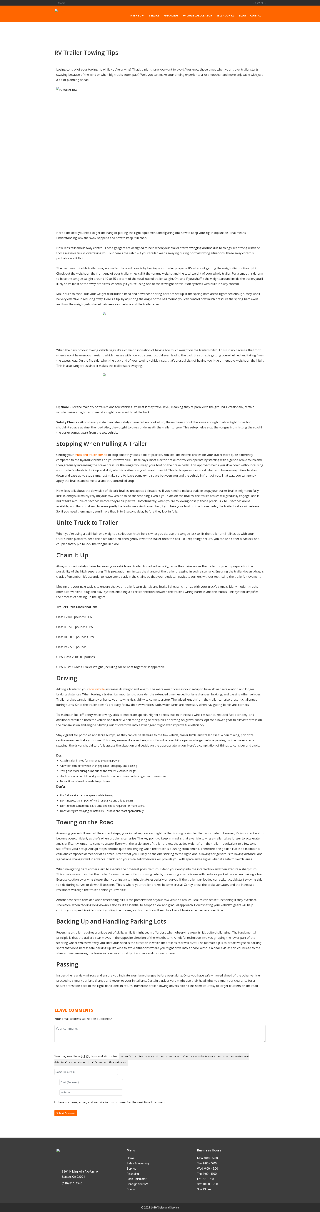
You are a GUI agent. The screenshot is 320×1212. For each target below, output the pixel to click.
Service (154, 15)
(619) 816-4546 (258, 2)
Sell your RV (225, 15)
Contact (256, 15)
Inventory (137, 15)
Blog (242, 15)
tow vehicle (97, 689)
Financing (171, 15)
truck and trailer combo (91, 455)
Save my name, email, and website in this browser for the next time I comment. (112, 1102)
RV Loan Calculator (197, 15)
